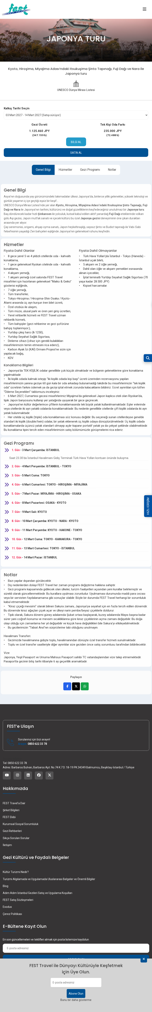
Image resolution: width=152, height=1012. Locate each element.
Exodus (7, 906)
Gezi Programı (90, 170)
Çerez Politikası (12, 914)
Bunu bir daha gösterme (75, 1000)
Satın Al (76, 152)
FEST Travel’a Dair (14, 803)
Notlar (112, 170)
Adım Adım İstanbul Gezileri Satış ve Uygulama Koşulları (37, 893)
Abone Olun (76, 993)
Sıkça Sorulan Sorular (16, 838)
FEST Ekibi (9, 817)
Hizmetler (65, 170)
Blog (5, 886)
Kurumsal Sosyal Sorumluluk (20, 824)
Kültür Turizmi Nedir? (16, 872)
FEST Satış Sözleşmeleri (18, 899)
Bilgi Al (76, 142)
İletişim (7, 845)
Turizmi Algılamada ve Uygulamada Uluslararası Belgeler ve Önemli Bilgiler (49, 879)
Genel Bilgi (43, 170)
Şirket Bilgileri (11, 810)
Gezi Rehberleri (12, 831)
